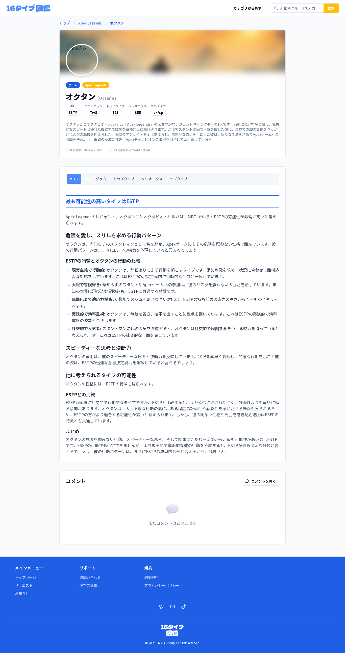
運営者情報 (88, 585)
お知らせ (22, 593)
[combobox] (300, 8)
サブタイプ (178, 178)
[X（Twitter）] (161, 606)
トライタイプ (123, 178)
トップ (64, 22)
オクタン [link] (117, 22)
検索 (331, 8)
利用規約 (151, 577)
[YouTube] (172, 606)
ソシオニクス (152, 178)
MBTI (74, 178)
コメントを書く (263, 481)
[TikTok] (183, 606)
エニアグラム (95, 178)
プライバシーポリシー (162, 585)
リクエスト (24, 585)
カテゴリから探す (247, 8)
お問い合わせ (90, 577)
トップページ (25, 577)
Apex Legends (90, 22)
